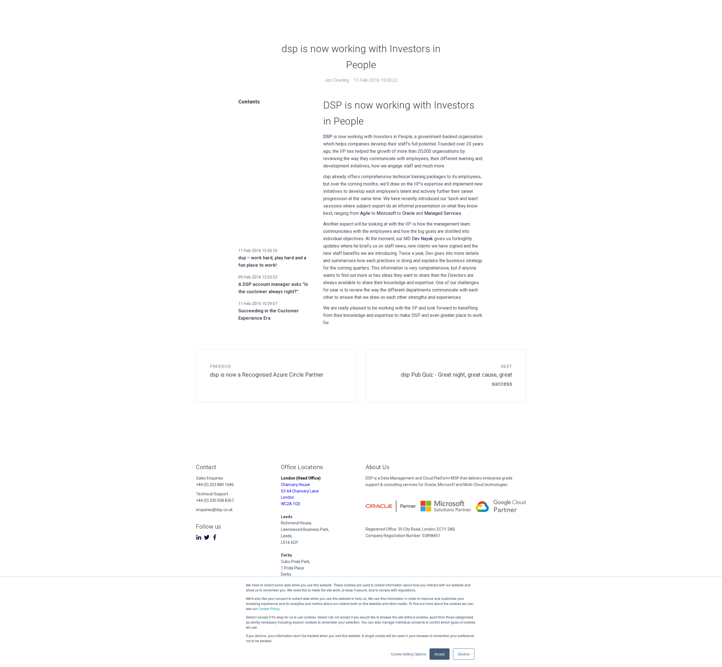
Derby (286, 574)
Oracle (408, 213)
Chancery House (295, 484)
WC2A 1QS (290, 504)
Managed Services (442, 213)
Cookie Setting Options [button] (408, 653)
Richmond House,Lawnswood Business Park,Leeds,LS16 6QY (305, 529)
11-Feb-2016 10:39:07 (257, 303)
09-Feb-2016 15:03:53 (257, 277)
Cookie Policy (268, 608)
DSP (327, 136)
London (287, 497)
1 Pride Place (292, 568)
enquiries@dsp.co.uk (214, 509)
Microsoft (386, 213)
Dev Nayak (422, 238)
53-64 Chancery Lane (300, 491)
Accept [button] (439, 653)
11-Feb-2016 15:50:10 (257, 250)
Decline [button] (464, 653)
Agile (365, 213)
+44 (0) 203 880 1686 (215, 484)
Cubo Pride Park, (295, 561)
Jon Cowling (337, 80)
